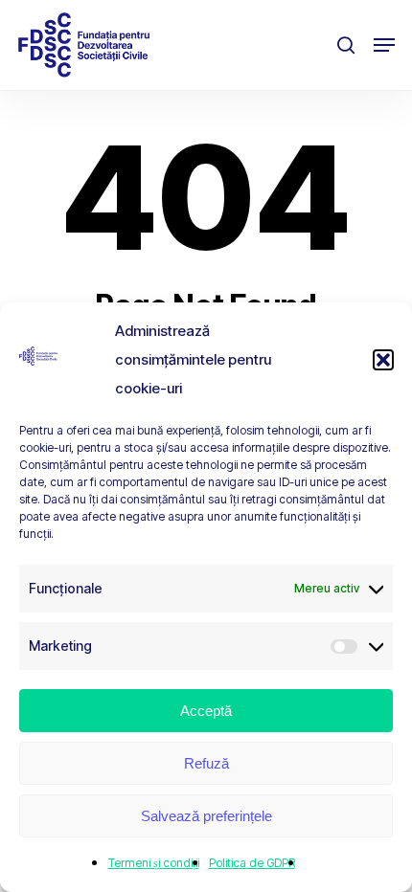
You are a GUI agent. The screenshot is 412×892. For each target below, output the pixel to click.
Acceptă (206, 710)
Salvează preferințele (206, 816)
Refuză (206, 763)
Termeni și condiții (153, 863)
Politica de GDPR (252, 863)
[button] (383, 359)
